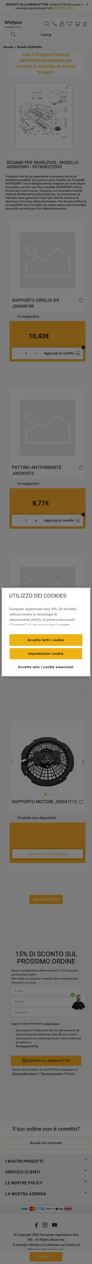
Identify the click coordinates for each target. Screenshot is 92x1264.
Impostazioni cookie (45, 653)
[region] (46, 632)
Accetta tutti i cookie (45, 640)
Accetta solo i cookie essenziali (46, 667)
